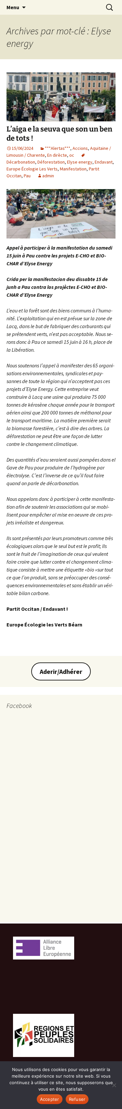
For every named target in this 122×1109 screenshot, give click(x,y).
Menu (13, 7)
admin (48, 176)
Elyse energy (79, 162)
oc (71, 155)
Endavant (104, 162)
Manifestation (73, 169)
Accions (80, 148)
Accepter (49, 1099)
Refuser (77, 1099)
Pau (27, 176)
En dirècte (57, 155)
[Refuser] (114, 1085)
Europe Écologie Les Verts (32, 169)
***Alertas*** (57, 148)
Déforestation (51, 162)
